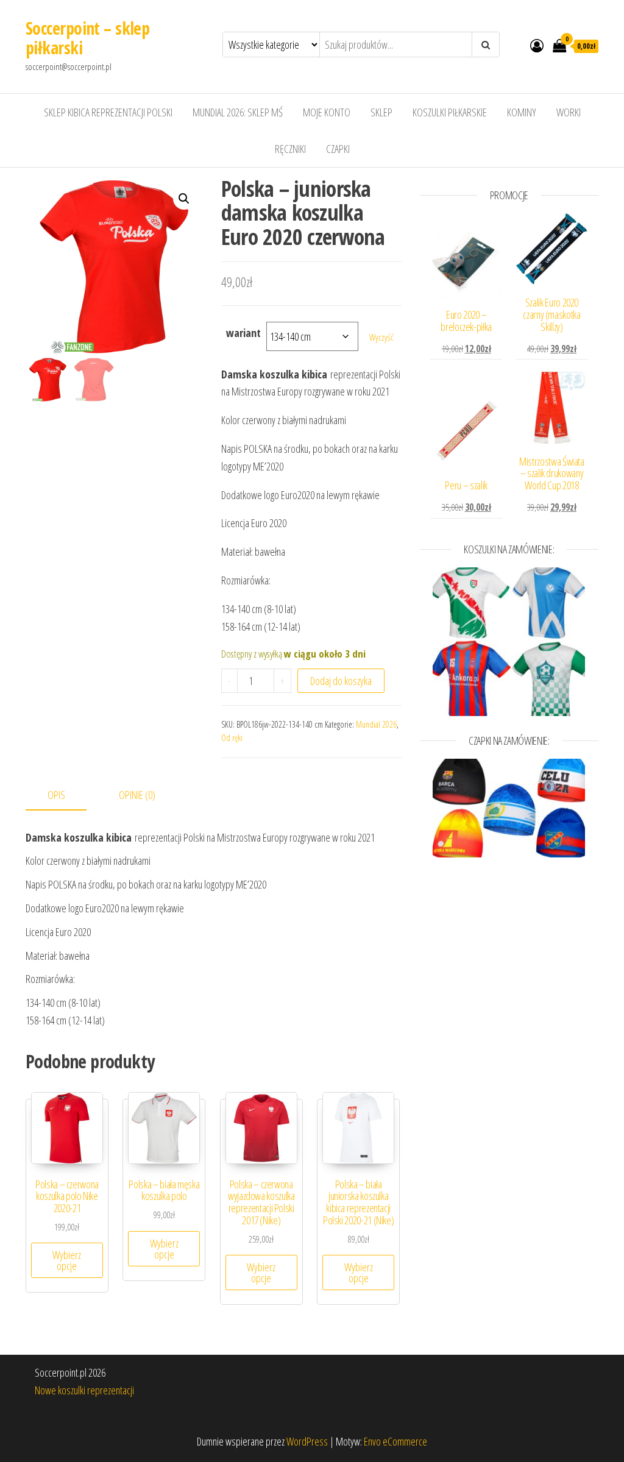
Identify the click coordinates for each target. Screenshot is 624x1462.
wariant (243, 332)
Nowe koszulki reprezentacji (84, 1390)
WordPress (307, 1441)
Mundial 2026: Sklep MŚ (238, 112)
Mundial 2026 (376, 724)
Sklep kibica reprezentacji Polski (108, 112)
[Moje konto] (537, 45)
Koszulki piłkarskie (450, 112)
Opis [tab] (56, 794)
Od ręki (232, 737)
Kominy (521, 112)
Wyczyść (381, 337)
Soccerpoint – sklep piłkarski (87, 37)
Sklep (381, 112)
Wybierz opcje (66, 1260)
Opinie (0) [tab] (137, 794)
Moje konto (326, 112)
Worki (568, 112)
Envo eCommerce (395, 1441)
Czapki (338, 148)
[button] (184, 199)
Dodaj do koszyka (341, 680)
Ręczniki (290, 148)
